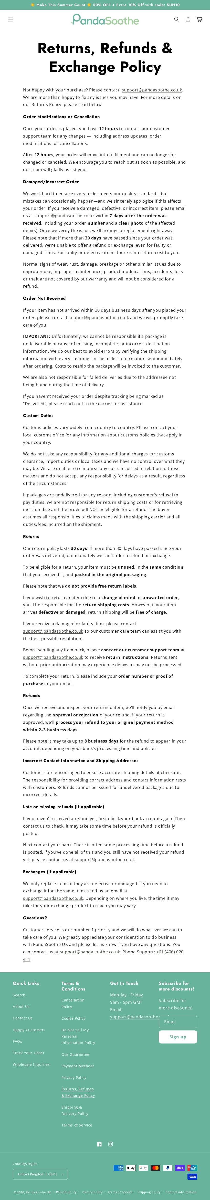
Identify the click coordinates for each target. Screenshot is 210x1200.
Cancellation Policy (73, 1003)
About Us (21, 1006)
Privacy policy (92, 1192)
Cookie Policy (73, 1018)
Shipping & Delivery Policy (74, 1110)
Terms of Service (76, 1125)
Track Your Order (29, 1052)
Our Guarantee (75, 1054)
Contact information (181, 1192)
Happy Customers (29, 1029)
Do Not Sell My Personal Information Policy (78, 1036)
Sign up (178, 1037)
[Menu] (10, 19)
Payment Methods (78, 1065)
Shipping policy (149, 1192)
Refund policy (66, 1192)
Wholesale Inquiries (31, 1064)
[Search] (176, 19)
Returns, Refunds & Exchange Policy (78, 1092)
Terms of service (120, 1192)
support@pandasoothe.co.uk (152, 90)
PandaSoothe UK (38, 1192)
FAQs (17, 1041)
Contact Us (23, 1018)
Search (19, 995)
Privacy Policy (73, 1077)
